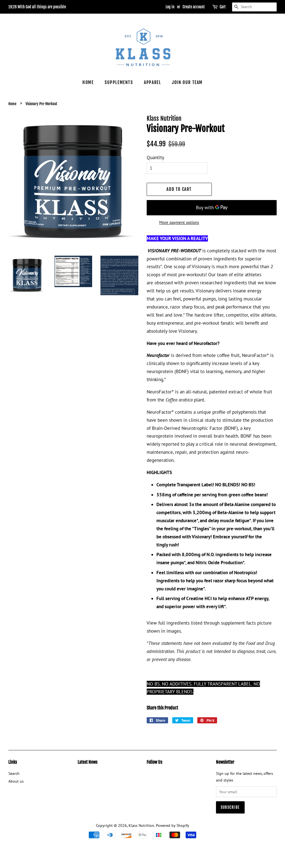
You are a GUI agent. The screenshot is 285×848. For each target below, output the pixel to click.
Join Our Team (187, 82)
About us (16, 781)
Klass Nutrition (141, 825)
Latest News (87, 762)
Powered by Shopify (172, 825)
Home (88, 82)
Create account (194, 6)
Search (13, 773)
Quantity (155, 157)
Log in (170, 6)
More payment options (179, 222)
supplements (119, 82)
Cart (223, 6)
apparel (152, 82)
